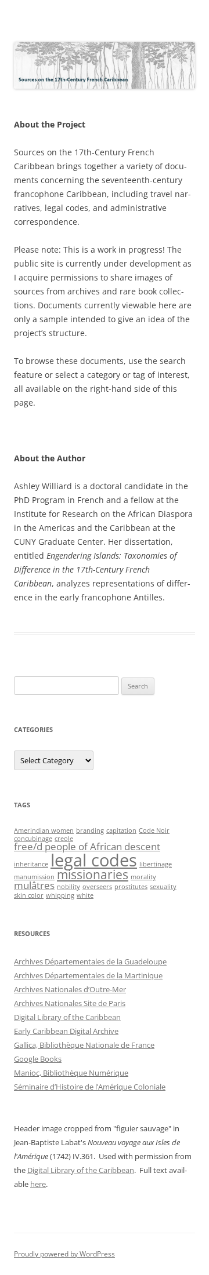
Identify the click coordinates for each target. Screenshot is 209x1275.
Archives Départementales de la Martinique (88, 975)
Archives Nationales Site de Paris (69, 1003)
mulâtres (34, 885)
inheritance (31, 864)
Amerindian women (44, 830)
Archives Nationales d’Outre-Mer (70, 989)
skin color (29, 895)
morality (143, 877)
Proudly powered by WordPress (64, 1254)
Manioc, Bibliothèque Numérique (71, 1073)
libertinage (155, 864)
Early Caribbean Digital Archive (66, 1031)
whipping (60, 895)
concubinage (33, 839)
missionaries (92, 874)
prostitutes (130, 887)
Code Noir (154, 830)
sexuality (163, 887)
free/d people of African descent (87, 846)
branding (90, 830)
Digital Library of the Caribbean (67, 1017)
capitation (121, 830)
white (85, 895)
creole (64, 839)
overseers (97, 887)
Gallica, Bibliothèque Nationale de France (84, 1045)
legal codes (94, 860)
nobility (68, 887)
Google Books (38, 1059)
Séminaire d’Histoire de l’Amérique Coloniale (89, 1086)
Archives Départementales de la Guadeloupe (90, 961)
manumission (34, 877)
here (38, 1184)
